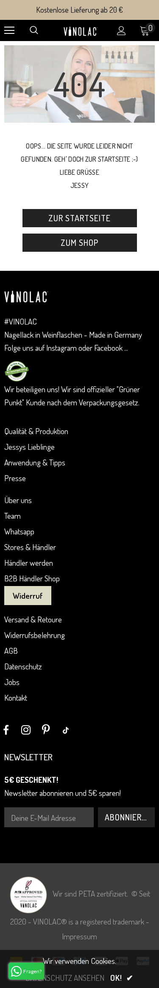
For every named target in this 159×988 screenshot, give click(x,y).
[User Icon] (121, 30)
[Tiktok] (65, 730)
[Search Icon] (34, 30)
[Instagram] (25, 730)
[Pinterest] (45, 730)
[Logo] (81, 30)
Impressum (79, 936)
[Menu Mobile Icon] (9, 30)
